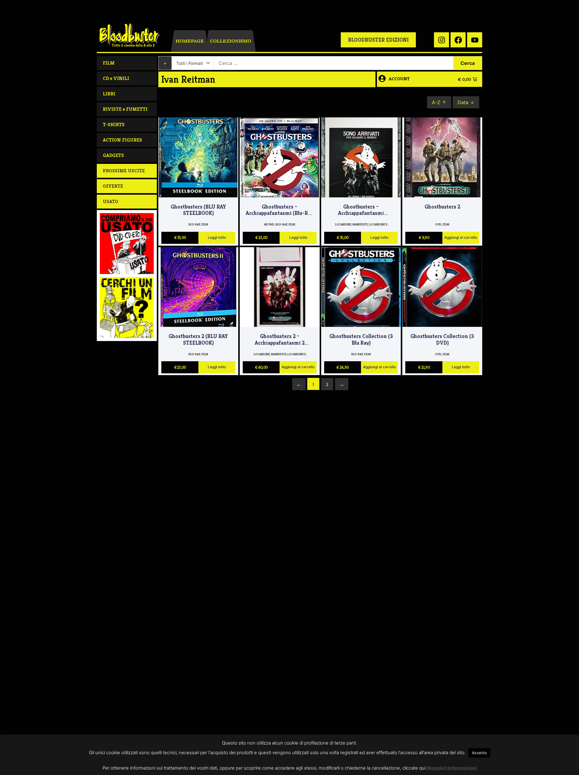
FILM (109, 63)
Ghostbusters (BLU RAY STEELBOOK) (198, 210)
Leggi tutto (217, 238)
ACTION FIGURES (122, 140)
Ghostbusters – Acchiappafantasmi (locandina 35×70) (361, 213)
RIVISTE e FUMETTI (125, 109)
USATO (110, 201)
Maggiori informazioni (451, 768)
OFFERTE (113, 186)
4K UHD (269, 224)
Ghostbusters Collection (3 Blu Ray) (361, 339)
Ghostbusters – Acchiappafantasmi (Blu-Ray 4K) (279, 213)
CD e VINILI (116, 78)
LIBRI (109, 94)
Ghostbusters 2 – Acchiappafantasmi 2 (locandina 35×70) (280, 343)
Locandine (343, 224)
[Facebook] (458, 39)
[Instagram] (441, 39)
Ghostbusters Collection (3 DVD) (442, 339)
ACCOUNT (399, 78)
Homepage (190, 41)
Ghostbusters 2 (442, 206)
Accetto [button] (479, 752)
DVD (438, 224)
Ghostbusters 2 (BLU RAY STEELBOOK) (198, 339)
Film (204, 224)
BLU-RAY (194, 224)
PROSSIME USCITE (124, 170)
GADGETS (113, 155)
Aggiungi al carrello (460, 238)
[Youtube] (474, 39)
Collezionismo (230, 41)
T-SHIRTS (114, 124)
